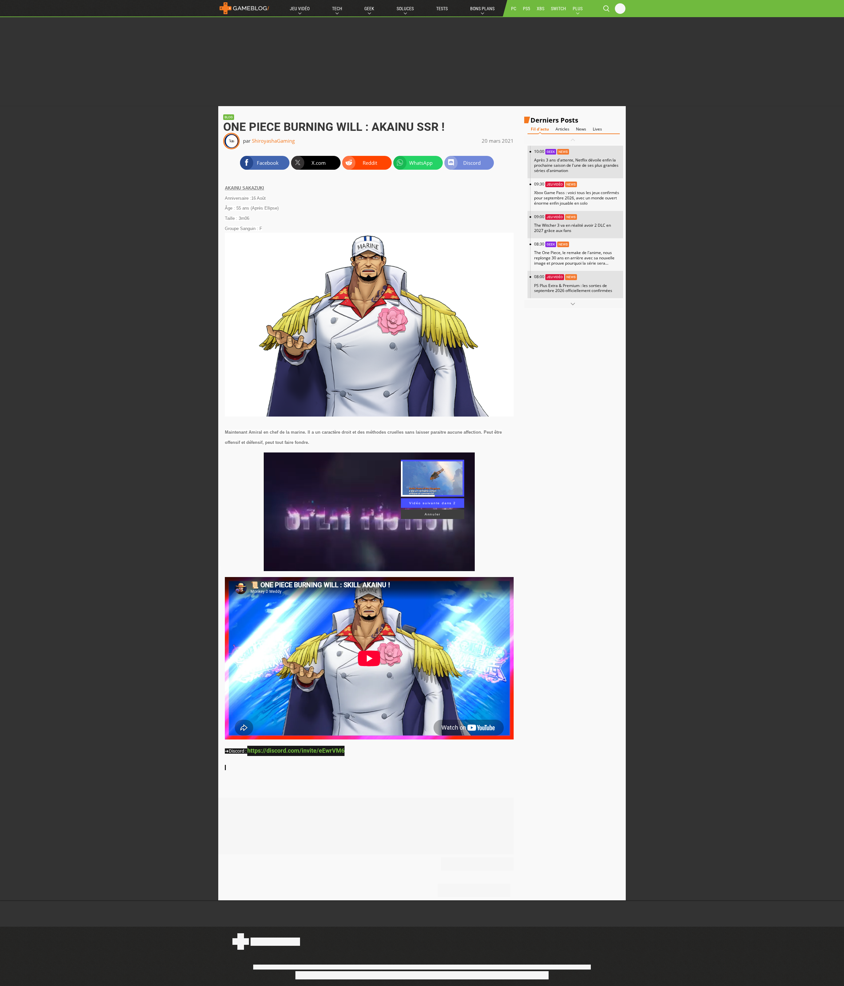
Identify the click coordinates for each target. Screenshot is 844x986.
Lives (597, 129)
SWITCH (558, 8)
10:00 (576, 161)
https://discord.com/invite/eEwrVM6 (296, 750)
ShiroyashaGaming (273, 140)
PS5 (526, 8)
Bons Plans (482, 8)
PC (513, 8)
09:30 (576, 193)
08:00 (573, 283)
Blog (229, 117)
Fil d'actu (540, 129)
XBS (540, 8)
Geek (369, 8)
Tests (442, 8)
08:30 (574, 256)
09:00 (572, 223)
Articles (562, 129)
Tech (337, 8)
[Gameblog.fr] (244, 8)
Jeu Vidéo (300, 8)
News (581, 129)
